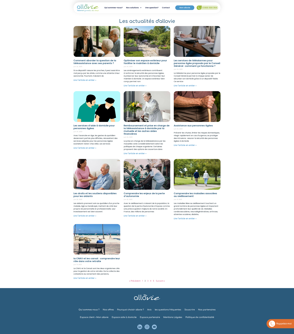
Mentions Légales (172, 317)
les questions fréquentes (168, 310)
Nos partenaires (207, 310)
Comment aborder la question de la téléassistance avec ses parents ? (95, 62)
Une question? (151, 7)
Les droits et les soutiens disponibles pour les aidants (95, 195)
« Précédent (134, 281)
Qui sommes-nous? (113, 7)
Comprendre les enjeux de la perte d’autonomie (144, 195)
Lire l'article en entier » (85, 80)
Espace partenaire (150, 317)
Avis (149, 310)
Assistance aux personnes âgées (193, 125)
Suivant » (160, 281)
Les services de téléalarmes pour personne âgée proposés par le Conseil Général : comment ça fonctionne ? (197, 63)
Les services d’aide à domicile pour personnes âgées (94, 127)
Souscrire (189, 310)
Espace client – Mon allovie (94, 317)
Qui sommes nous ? (89, 310)
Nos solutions (132, 7)
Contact (166, 7)
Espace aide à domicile (124, 317)
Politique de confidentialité (199, 317)
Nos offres (108, 310)
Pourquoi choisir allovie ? (130, 310)
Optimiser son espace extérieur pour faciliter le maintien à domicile (145, 62)
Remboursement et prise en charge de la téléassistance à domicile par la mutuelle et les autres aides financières (147, 129)
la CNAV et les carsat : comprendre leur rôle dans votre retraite (97, 260)
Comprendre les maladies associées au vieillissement (195, 195)
